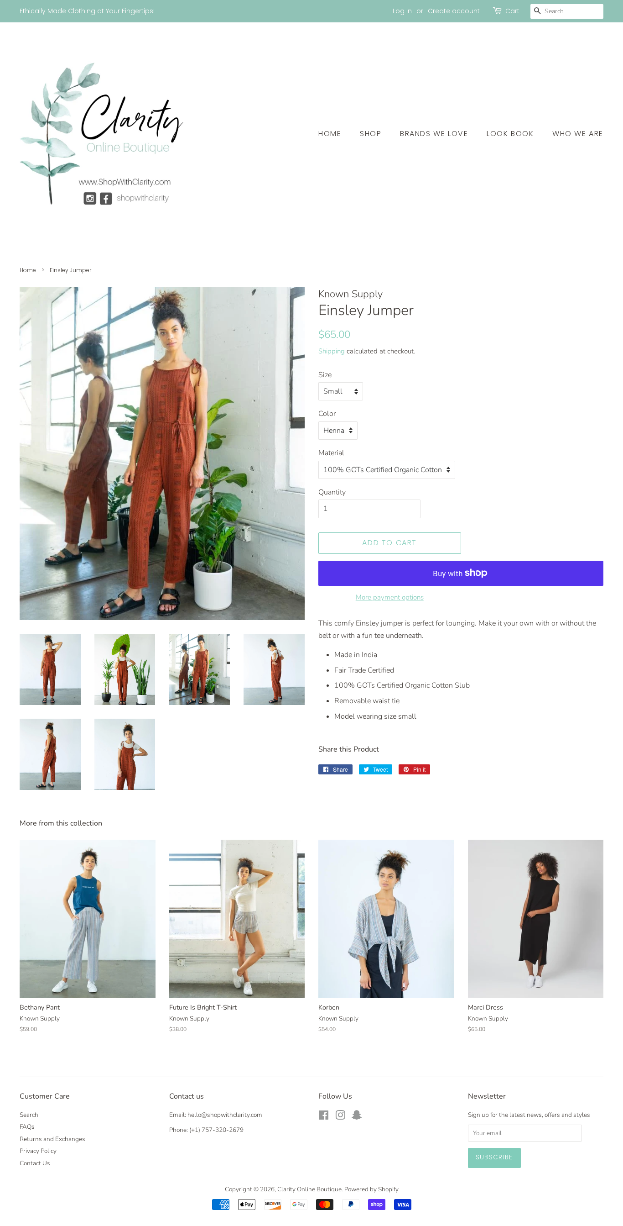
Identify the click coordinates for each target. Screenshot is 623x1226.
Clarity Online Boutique (309, 1189)
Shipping (331, 351)
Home (329, 133)
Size (325, 375)
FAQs (27, 1126)
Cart (512, 11)
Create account (454, 11)
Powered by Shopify (371, 1189)
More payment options (390, 597)
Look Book (510, 133)
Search (29, 1114)
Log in (402, 11)
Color (327, 414)
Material (331, 453)
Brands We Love (434, 133)
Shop (370, 133)
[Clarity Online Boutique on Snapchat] (357, 1117)
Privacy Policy (38, 1151)
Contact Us (35, 1163)
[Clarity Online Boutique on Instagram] (340, 1117)
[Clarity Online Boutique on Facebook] (323, 1117)
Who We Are (577, 133)
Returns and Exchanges (52, 1139)
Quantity (332, 492)
